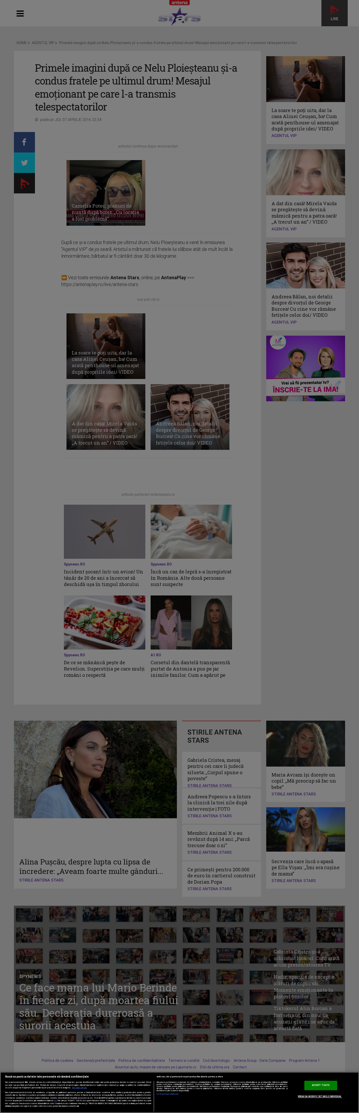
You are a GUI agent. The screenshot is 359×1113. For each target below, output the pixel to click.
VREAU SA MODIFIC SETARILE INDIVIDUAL (320, 1096)
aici (55, 1100)
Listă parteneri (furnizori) (168, 1094)
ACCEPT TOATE (321, 1085)
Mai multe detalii (79, 1088)
